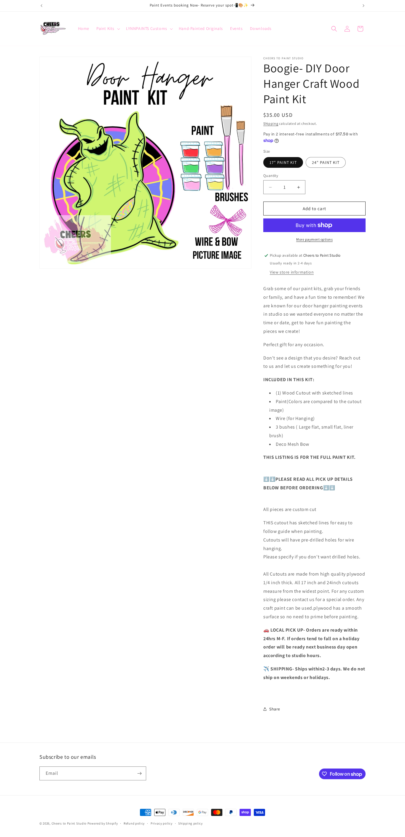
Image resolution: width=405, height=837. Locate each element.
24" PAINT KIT (325, 162)
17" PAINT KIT (283, 162)
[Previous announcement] (41, 5)
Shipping (270, 123)
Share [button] (274, 709)
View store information (292, 272)
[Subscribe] (139, 773)
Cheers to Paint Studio (69, 823)
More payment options (314, 239)
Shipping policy (190, 823)
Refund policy (134, 823)
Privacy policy (162, 823)
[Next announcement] (363, 5)
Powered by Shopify (102, 823)
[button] (107, 28)
